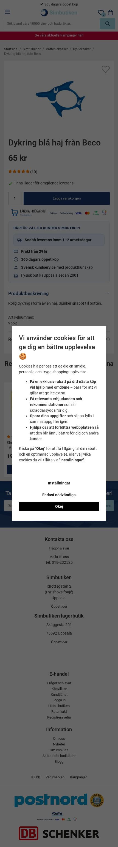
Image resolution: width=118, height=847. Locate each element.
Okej (59, 506)
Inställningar (59, 483)
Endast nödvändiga (59, 495)
